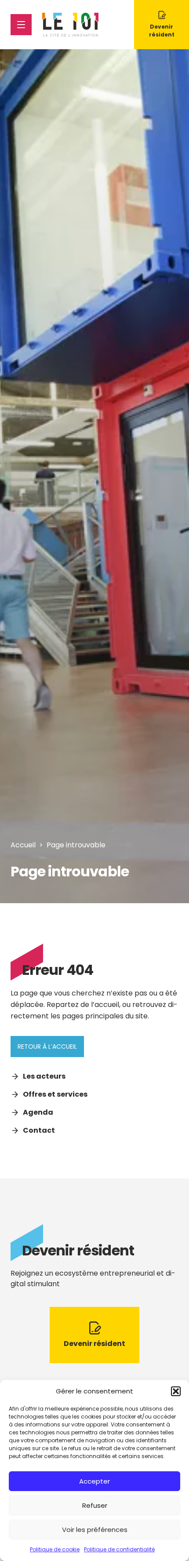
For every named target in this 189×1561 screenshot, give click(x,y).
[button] (175, 1391)
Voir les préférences (94, 1529)
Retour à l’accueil (47, 1046)
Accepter (94, 1481)
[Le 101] (70, 24)
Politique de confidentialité (119, 1549)
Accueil (23, 845)
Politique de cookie (55, 1549)
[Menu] (21, 24)
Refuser (94, 1505)
